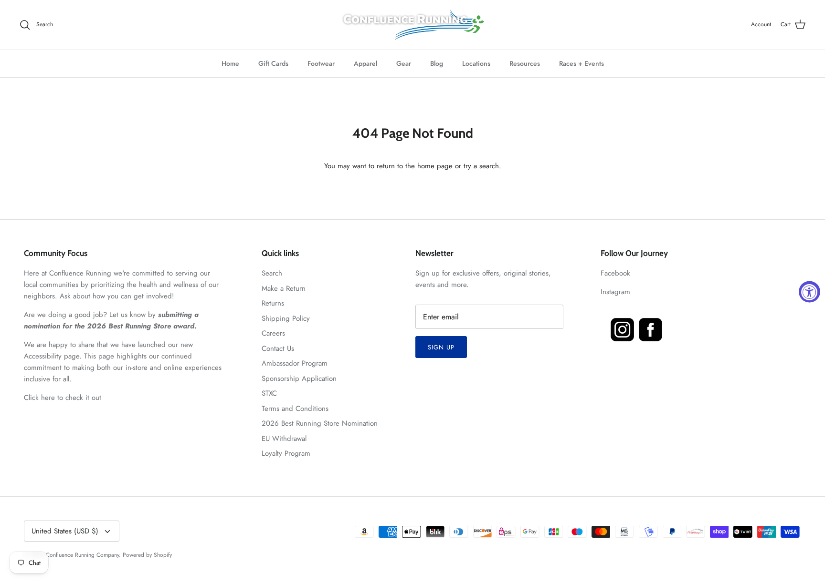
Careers (273, 333)
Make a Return (284, 288)
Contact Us (278, 348)
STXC (269, 393)
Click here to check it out (62, 397)
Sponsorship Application (299, 378)
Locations (476, 63)
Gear (403, 63)
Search (272, 273)
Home (230, 63)
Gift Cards (273, 63)
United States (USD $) (65, 531)
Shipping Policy (286, 318)
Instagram (615, 291)
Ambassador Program (295, 363)
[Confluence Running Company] (412, 25)
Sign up (441, 347)
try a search (481, 166)
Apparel (365, 63)
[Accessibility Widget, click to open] (809, 291)
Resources (524, 63)
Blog (436, 63)
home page (435, 166)
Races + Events (581, 63)
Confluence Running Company (82, 555)
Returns (273, 303)
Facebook (615, 273)
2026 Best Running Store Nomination (320, 423)
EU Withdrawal (284, 438)
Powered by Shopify (147, 555)
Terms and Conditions (295, 408)
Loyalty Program (286, 453)
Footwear (321, 63)
